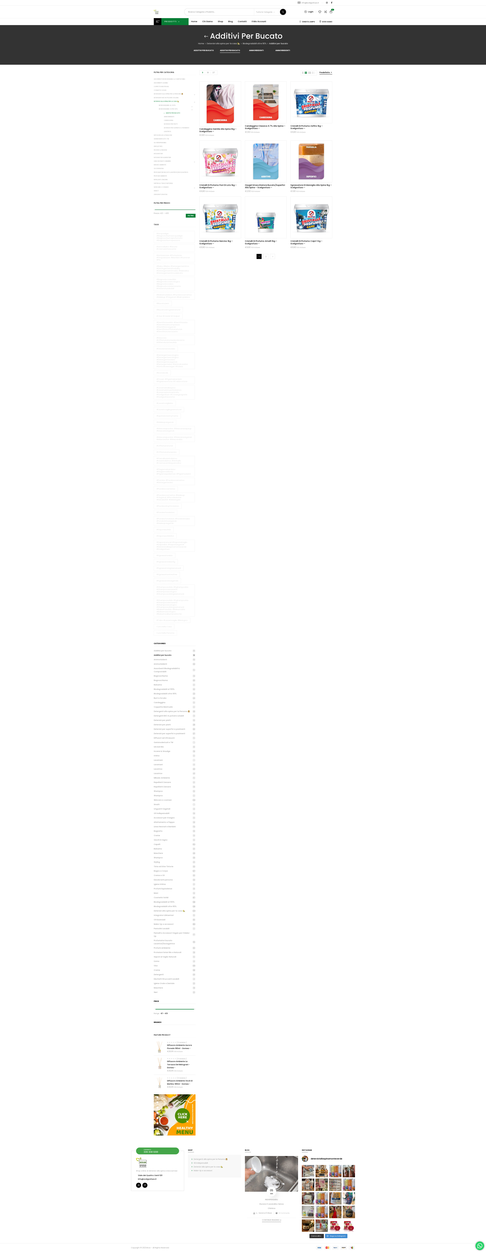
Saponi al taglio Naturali (163, 183)
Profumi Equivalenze (163, 888)
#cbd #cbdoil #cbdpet (168, 316)
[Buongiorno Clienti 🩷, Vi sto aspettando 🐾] (335, 1212)
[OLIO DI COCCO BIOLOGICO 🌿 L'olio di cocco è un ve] (308, 1198)
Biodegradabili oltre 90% (254, 43)
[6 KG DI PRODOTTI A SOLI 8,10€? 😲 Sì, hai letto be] (349, 1185)
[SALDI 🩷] (322, 1225)
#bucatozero (162, 303)
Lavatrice (167, 131)
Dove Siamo (327, 22)
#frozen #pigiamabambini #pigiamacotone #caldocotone (171, 380)
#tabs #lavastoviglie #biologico (172, 620)
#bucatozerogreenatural (168, 309)
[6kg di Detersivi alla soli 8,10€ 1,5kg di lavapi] (308, 1212)
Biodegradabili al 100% (167, 105)
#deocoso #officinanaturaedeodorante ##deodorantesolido (170, 340)
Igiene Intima (160, 884)
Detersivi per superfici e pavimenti (176, 128)
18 (208, 72)
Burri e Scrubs (160, 698)
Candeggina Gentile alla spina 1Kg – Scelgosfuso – (217, 130)
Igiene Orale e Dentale (164, 983)
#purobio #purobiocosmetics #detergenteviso (170, 481)
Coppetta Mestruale (161, 86)
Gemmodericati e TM (161, 139)
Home (201, 43)
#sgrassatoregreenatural (168, 568)
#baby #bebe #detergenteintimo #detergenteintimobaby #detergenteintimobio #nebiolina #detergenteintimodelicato (172, 269)
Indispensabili (271, 1199)
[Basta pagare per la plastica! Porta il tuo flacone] (322, 1198)
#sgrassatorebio (164, 555)
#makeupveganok (165, 422)
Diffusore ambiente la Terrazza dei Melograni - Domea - (178, 1064)
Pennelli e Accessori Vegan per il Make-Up (172, 934)
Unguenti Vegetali (160, 194)
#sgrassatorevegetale (167, 580)
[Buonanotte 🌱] (308, 1225)
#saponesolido (163, 529)
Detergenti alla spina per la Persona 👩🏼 (168, 94)
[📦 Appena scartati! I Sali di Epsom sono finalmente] (335, 1198)
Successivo (272, 256)
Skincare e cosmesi (161, 187)
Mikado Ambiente (160, 165)
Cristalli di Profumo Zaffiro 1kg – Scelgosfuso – (306, 127)
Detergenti (159, 974)
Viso (156, 965)
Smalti (156, 191)
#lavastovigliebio (164, 403)
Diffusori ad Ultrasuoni (163, 135)
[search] (283, 12)
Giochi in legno (160, 840)
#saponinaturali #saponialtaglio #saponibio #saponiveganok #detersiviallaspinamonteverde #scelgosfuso (171, 545)
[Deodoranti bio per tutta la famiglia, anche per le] (335, 1185)
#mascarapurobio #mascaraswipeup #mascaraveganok (173, 429)
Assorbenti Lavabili (161, 83)
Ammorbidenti (256, 50)
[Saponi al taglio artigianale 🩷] (322, 1185)
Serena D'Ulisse (265, 1213)
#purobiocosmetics (165, 488)
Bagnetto (158, 831)
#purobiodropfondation (167, 506)
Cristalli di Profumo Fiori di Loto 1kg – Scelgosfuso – (218, 186)
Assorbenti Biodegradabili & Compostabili (169, 79)
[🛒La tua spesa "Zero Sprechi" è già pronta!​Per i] (322, 1171)
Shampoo (158, 791)
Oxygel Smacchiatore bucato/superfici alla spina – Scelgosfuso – (265, 186)
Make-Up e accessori (164, 924)
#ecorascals (162, 372)
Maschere (158, 853)
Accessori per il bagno (164, 817)
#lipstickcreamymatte (167, 416)
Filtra (191, 215)
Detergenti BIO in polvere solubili (166, 98)
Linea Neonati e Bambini (162, 161)
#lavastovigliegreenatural (168, 409)
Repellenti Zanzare (161, 180)
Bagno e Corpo (161, 871)
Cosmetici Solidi (160, 90)
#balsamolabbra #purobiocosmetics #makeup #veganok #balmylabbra (174, 295)
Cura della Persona (165, 633)
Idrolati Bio (158, 146)
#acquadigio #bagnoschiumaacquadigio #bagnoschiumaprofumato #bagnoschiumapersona (169, 237)
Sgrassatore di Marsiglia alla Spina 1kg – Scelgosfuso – (311, 186)
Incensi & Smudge (160, 150)
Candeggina (168, 120)
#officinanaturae (164, 445)
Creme (157, 835)
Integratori (158, 154)
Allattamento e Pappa (164, 822)
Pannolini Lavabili (161, 928)
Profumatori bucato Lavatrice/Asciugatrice (171, 172)
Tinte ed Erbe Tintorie (163, 866)
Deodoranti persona (163, 880)
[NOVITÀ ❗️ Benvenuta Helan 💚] (335, 1225)
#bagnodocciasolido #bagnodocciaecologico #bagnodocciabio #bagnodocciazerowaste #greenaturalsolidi (168, 284)
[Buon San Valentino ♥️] (349, 1171)
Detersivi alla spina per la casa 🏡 (223, 43)
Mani (156, 893)
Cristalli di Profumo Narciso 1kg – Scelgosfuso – (216, 242)
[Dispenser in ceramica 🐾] (349, 1212)
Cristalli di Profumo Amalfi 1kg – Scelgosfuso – (261, 242)
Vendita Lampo (308, 22)
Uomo (156, 961)
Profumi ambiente (160, 176)
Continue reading (271, 1220)
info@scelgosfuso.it (310, 3)
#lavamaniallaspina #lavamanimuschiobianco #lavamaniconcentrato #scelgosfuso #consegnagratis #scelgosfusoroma (171, 392)
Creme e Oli (159, 875)
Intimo (157, 755)
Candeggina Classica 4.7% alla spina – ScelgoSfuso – (265, 127)
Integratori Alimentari (162, 157)
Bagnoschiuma (161, 676)
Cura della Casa (164, 626)
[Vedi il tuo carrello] (331, 12)
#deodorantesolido (165, 348)
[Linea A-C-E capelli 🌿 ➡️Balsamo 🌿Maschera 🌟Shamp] (308, 1185)
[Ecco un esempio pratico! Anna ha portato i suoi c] (349, 1198)
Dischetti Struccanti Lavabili (166, 979)
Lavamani (158, 760)
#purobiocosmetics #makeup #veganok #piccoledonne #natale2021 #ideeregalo (170, 497)
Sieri (155, 992)
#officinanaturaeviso (166, 452)
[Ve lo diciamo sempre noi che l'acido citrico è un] (308, 1171)
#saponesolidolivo (165, 536)
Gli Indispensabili (160, 143)
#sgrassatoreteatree (166, 574)
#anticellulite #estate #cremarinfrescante (166, 247)
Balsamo (158, 684)
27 (213, 72)
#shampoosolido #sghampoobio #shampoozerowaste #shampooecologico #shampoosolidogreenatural (172, 590)
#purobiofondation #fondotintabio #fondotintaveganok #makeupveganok (173, 521)
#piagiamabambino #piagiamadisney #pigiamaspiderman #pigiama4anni (173, 471)
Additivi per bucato (204, 50)
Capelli (157, 844)
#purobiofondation (165, 512)
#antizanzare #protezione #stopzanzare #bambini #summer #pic (173, 257)
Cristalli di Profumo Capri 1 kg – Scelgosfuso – (306, 242)
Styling (157, 862)
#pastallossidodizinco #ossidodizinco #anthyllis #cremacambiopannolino (168, 460)
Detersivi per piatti (171, 124)
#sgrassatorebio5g (165, 561)
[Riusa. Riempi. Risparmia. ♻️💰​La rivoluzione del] (335, 1171)
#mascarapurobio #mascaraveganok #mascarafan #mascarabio (174, 438)
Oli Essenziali (159, 168)
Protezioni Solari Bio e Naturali (167, 952)
